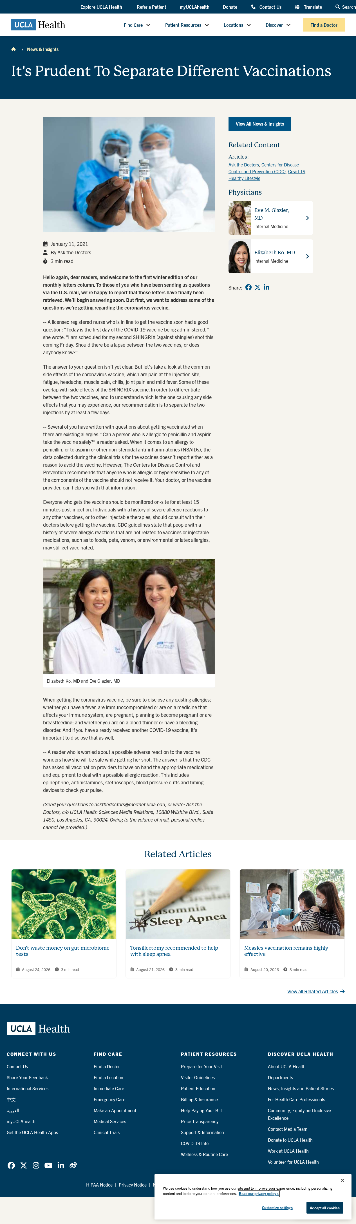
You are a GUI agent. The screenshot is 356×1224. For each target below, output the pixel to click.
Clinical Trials (107, 1132)
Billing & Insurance (199, 1099)
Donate (230, 7)
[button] (101, 7)
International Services (27, 1088)
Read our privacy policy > (259, 1193)
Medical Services (110, 1121)
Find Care (133, 25)
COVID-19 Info (195, 1143)
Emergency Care (109, 1099)
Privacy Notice (133, 1184)
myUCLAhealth (194, 7)
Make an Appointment (115, 1110)
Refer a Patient (151, 7)
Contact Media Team (287, 1129)
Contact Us (270, 6)
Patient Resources (183, 25)
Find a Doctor (323, 25)
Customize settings (277, 1207)
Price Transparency (199, 1121)
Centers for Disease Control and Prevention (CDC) (264, 168)
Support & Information (202, 1132)
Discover (274, 25)
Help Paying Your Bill (201, 1110)
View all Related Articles (312, 991)
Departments (280, 1077)
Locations (233, 25)
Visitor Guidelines (198, 1077)
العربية (13, 1110)
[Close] (342, 1180)
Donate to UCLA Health (290, 1140)
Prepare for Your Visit (201, 1066)
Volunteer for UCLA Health (293, 1162)
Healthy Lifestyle (244, 178)
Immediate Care (109, 1088)
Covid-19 (296, 171)
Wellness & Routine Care (204, 1154)
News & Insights (43, 49)
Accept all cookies (324, 1207)
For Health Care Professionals (296, 1099)
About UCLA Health (287, 1066)
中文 (11, 1099)
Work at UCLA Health (288, 1151)
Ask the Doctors (244, 164)
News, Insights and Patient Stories (301, 1088)
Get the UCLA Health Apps (32, 1132)
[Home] (13, 49)
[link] (248, 287)
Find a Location (108, 1077)
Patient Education (198, 1088)
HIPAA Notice (99, 1184)
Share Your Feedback (27, 1077)
